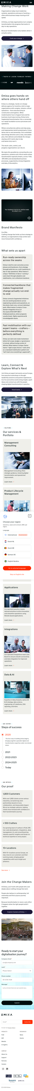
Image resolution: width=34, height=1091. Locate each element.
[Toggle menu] (31, 2)
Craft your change (16, 38)
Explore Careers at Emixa (15, 912)
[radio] (17, 535)
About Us (4, 1054)
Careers (3, 1064)
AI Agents (4, 1044)
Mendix (3, 1041)
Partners (4, 1061)
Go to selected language (17, 568)
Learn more (8, 482)
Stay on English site (17, 574)
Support (3, 1057)
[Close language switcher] (29, 515)
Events (22, 1038)
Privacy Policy (11, 1027)
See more (4, 870)
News (21, 1035)
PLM (2, 1035)
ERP (2, 1038)
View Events (16, 389)
